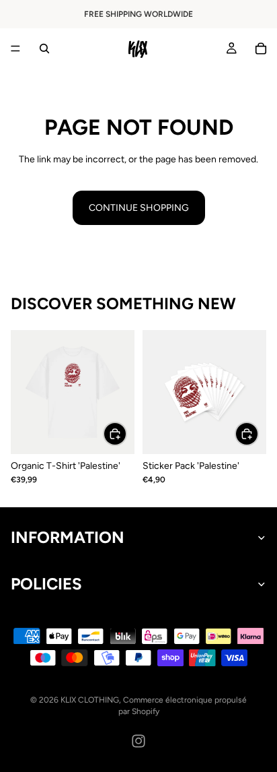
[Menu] (15, 48)
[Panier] (261, 48)
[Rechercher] (44, 48)
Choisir (126, 434)
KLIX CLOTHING (90, 700)
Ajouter (258, 434)
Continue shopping (139, 208)
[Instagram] (138, 741)
